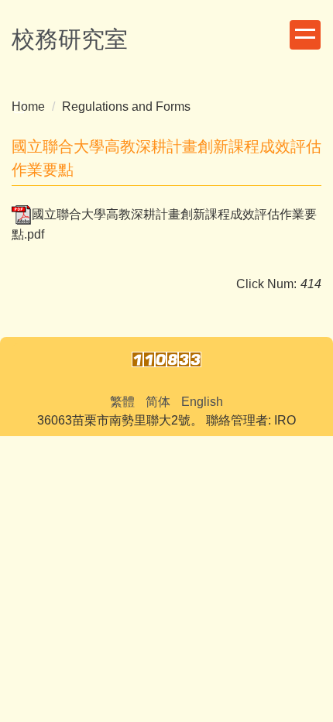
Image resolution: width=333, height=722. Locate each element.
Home (28, 106)
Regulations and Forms (126, 106)
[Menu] (305, 35)
